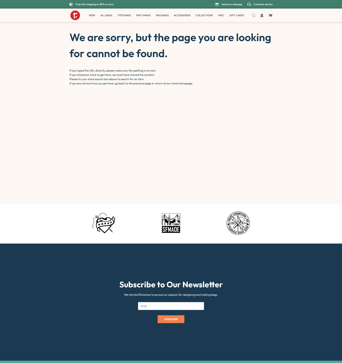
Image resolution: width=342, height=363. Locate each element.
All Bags (106, 15)
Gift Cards (236, 15)
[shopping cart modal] (270, 15)
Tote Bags (124, 15)
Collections (204, 15)
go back (120, 83)
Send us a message (232, 4)
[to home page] (75, 15)
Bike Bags (162, 15)
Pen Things (143, 15)
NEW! (92, 15)
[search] (254, 15)
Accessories (182, 15)
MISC (221, 15)
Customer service (263, 4)
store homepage (182, 83)
